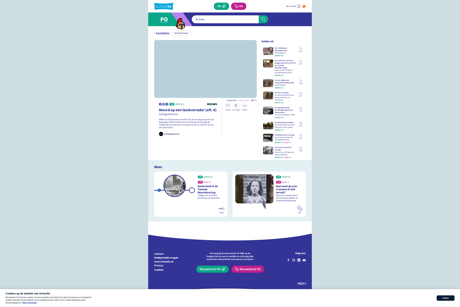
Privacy (158, 265)
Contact (159, 254)
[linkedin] (299, 260)
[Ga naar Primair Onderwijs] (166, 19)
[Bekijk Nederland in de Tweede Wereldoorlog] (191, 194)
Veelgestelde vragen (166, 258)
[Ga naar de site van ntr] (301, 283)
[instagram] (293, 260)
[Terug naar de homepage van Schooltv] (163, 6)
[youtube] (304, 260)
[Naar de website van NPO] (304, 6)
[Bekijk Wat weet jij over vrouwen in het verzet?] (269, 194)
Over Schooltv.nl (163, 261)
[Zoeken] (263, 19)
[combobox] (225, 19)
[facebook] (288, 260)
